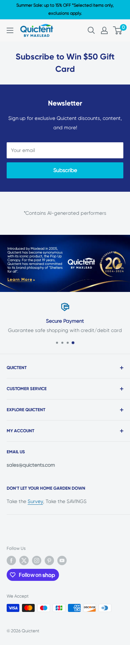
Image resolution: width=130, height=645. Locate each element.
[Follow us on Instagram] (36, 560)
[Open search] (91, 30)
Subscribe (65, 170)
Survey (35, 501)
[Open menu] (10, 30)
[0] (118, 30)
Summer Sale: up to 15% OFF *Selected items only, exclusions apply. (65, 9)
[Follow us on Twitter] (24, 560)
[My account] (104, 30)
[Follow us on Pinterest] (49, 560)
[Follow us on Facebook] (11, 560)
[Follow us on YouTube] (62, 560)
